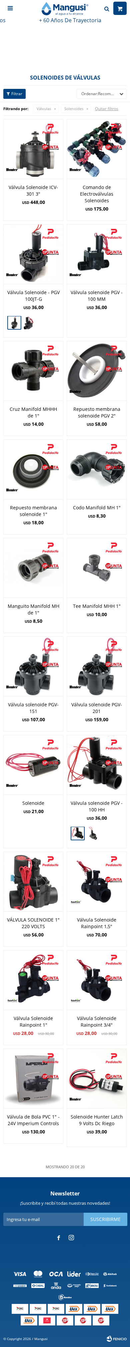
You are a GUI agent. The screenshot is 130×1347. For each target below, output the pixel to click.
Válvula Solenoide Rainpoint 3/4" (96, 1021)
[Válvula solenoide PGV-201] (97, 666)
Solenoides (73, 108)
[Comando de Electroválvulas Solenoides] (97, 149)
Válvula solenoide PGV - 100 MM (97, 295)
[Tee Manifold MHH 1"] (97, 568)
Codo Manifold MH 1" (97, 507)
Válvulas (44, 108)
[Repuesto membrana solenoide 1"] (33, 469)
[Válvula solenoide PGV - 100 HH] (97, 765)
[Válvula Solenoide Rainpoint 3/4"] (97, 980)
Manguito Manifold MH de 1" (33, 609)
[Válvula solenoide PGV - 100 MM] (97, 254)
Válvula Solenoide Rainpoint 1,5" (96, 923)
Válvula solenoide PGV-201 (96, 707)
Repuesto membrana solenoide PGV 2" (96, 412)
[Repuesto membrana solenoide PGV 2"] (97, 371)
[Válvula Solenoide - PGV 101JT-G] (29, 323)
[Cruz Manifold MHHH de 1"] (33, 371)
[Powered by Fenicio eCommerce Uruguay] (117, 1339)
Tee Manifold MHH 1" (97, 606)
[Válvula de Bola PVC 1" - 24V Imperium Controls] (33, 1078)
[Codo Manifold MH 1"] (97, 469)
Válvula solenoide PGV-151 (33, 707)
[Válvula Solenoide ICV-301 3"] (33, 149)
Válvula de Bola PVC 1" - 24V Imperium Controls (33, 1120)
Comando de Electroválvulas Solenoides (96, 194)
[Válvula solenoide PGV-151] (33, 666)
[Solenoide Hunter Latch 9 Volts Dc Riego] (97, 1078)
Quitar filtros (106, 108)
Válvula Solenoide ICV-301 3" (33, 190)
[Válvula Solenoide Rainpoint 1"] (33, 980)
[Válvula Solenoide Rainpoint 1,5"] (97, 881)
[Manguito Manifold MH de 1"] (33, 568)
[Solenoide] (33, 765)
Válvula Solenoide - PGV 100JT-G (33, 295)
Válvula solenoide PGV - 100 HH (97, 806)
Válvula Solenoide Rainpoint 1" (33, 1021)
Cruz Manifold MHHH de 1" (33, 412)
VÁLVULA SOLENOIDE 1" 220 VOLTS (33, 923)
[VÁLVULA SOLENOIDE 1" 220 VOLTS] (33, 881)
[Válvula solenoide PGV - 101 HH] (93, 834)
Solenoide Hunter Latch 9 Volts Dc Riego (97, 1120)
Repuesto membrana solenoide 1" (33, 510)
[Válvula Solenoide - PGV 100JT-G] (33, 254)
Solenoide (33, 803)
